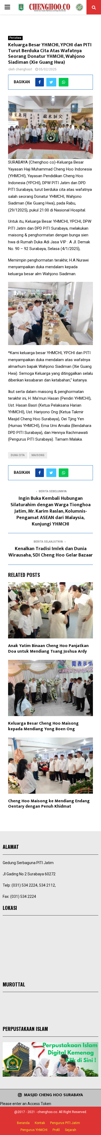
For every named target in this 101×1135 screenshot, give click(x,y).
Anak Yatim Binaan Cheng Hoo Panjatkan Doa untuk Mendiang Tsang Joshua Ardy (48, 648)
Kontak (40, 1123)
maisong (38, 455)
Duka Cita (18, 455)
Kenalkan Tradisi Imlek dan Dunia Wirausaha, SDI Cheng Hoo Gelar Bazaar (50, 552)
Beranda (23, 1123)
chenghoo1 (24, 69)
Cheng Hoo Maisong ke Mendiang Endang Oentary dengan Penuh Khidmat (49, 803)
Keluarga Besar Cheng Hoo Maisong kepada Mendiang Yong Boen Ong (43, 726)
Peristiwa (15, 37)
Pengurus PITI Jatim (65, 1123)
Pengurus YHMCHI (33, 1130)
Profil (56, 1130)
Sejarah (70, 1130)
